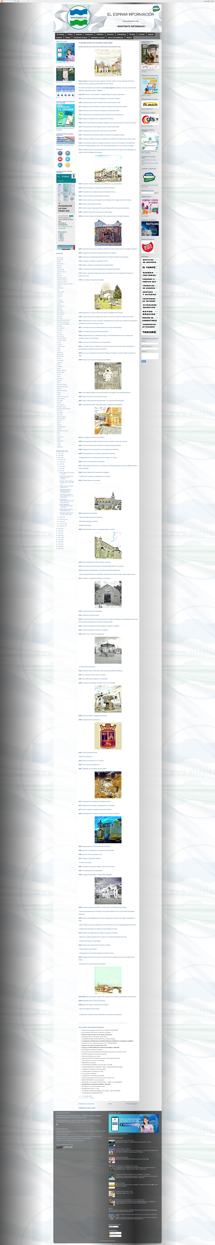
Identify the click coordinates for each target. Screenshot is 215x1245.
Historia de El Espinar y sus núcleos (91, 1056)
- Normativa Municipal (62, 386)
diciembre (62, 526)
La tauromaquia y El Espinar (89, 1073)
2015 (59, 455)
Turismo (132, 34)
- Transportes (59, 441)
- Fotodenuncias (60, 346)
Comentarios (114, 1235)
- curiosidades (60, 302)
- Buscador (59, 275)
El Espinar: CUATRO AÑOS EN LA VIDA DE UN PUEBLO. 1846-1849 (100, 1047)
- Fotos (58, 348)
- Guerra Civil (59, 356)
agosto (61, 517)
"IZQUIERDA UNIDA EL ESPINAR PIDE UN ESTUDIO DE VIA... (65, 491)
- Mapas (58, 368)
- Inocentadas (60, 360)
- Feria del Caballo (61, 340)
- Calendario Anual (61, 277)
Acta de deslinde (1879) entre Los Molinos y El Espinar (96, 1032)
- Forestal (58, 344)
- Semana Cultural (61, 416)
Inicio (110, 1104)
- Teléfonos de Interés (62, 430)
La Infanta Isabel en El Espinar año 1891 (92, 1071)
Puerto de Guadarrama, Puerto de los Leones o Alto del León (98, 1077)
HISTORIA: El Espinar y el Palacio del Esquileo (94, 1054)
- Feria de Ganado (61, 338)
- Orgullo (58, 394)
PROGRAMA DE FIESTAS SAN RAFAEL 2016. (66, 510)
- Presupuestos (60, 404)
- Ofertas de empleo (61, 390)
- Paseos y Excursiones (62, 396)
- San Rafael (59, 412)
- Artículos (59, 265)
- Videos (58, 445)
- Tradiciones (59, 437)
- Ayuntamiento (60, 269)
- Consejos (59, 296)
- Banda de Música (61, 271)
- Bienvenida (59, 257)
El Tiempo (60, 34)
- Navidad (58, 380)
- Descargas (59, 310)
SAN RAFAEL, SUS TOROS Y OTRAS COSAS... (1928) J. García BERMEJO (102, 1082)
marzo (61, 461)
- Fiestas (58, 342)
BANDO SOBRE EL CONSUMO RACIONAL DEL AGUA (66, 506)
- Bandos (58, 273)
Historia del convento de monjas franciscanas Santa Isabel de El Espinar (101, 1058)
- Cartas (58, 286)
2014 (59, 453)
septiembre (62, 519)
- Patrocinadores (60, 398)
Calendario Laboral (97, 38)
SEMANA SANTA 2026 (62, 1134)
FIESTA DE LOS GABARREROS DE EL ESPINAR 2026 (130, 1200)
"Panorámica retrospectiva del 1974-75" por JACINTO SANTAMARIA (100, 1030)
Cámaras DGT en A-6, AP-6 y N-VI (125, 1140)
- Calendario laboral (61, 282)
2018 (59, 531)
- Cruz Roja (59, 300)
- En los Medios (60, 328)
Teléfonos (99, 34)
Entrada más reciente (86, 1104)
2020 (59, 535)
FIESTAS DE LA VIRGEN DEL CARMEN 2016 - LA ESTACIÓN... (66, 496)
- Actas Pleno (59, 259)
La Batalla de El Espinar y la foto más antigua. (94, 1069)
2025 (59, 546)
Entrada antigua (132, 1104)
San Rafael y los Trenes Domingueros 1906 (93, 1086)
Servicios (110, 34)
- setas (58, 422)
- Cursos (58, 304)
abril (60, 464)
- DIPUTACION (60, 314)
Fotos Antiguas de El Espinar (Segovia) (92, 1049)
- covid (58, 298)
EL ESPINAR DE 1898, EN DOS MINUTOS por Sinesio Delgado (98, 1039)
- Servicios (59, 420)
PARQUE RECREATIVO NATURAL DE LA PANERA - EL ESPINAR (133, 1174)
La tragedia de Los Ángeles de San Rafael (93, 1075)
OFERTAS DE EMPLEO (122, 1157)
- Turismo (58, 443)
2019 (59, 533)
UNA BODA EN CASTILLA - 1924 (90, 1088)
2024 (59, 544)
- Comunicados (60, 292)
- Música (58, 376)
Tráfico (70, 34)
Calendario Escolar (80, 38)
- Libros (58, 364)
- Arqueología (59, 263)
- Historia (91, 1097)
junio (60, 468)
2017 (59, 528)
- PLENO (58, 402)
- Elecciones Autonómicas (63, 320)
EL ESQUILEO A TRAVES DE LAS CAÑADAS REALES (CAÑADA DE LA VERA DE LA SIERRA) (107, 1041)
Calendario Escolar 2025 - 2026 (124, 1191)
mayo (61, 466)
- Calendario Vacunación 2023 (64, 284)
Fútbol (68, 38)
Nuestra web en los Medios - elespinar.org (66, 486)
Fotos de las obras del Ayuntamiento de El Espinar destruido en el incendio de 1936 (104, 1051)
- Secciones (59, 414)
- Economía (59, 316)
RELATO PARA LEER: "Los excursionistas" (93, 1080)
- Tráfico (58, 439)
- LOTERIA (59, 366)
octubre (61, 521)
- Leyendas (59, 362)
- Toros (58, 434)
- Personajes (59, 400)
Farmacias (89, 34)
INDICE (129, 38)
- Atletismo (59, 267)
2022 (59, 539)
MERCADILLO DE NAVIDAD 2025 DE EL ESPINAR (69, 1140)
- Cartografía (59, 288)
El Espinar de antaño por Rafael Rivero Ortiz (94, 1045)
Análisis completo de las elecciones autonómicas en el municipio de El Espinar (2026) (79, 1136)
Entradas (113, 1233)
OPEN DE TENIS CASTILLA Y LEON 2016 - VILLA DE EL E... (66, 482)
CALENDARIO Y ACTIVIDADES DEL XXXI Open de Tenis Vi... (66, 501)
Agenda (151, 34)
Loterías (142, 34)
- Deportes (59, 308)
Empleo (59, 38)
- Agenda (58, 261)
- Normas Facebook (61, 384)
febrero (61, 459)
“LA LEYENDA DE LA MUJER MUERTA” (92, 1093)
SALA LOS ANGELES (115, 38)
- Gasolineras (59, 354)
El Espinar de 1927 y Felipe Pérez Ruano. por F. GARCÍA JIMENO (99, 1043)
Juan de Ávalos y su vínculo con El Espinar (93, 1060)
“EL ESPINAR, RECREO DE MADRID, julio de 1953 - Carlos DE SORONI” (101, 1090)
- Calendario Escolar (61, 279)
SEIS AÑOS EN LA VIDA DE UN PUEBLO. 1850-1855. (96, 1084)
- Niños (58, 382)
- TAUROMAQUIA (61, 426)
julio (60, 470)
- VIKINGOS (59, 447)
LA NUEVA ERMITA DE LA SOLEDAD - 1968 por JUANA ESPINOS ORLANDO (102, 1067)
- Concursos (59, 294)
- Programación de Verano (63, 408)
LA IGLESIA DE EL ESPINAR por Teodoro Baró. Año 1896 (97, 1064)
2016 (59, 457)
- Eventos (58, 332)
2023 (59, 542)
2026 (59, 548)
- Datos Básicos (60, 306)
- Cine (57, 290)
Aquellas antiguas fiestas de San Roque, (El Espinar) (97, 1034)
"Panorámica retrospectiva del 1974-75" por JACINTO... (66, 477)
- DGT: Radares (60, 312)
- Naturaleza (59, 378)
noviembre (62, 523)
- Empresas (59, 326)
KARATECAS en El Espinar (89, 1062)
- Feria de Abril (60, 336)
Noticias (79, 34)
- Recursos (59, 410)
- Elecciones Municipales (62, 324)
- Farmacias (59, 334)
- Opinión (58, 392)
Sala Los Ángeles (120, 1183)
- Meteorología (60, 372)
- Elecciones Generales (62, 322)
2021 (59, 537)
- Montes (58, 374)
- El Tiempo (59, 318)
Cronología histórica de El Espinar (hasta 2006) (94, 1036)
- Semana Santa (60, 418)
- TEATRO (59, 428)
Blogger (113, 1240)
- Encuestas (59, 330)
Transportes (121, 34)
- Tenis (58, 432)
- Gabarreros (59, 352)
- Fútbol (58, 350)
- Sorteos (58, 424)
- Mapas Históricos (61, 370)
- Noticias (58, 388)
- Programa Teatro (61, 406)
